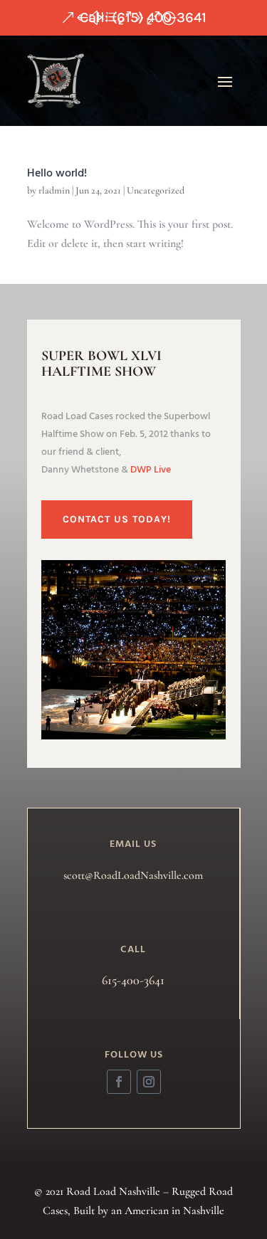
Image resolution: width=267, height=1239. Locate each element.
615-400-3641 (133, 980)
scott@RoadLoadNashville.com (133, 875)
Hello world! (57, 173)
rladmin (54, 190)
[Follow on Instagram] (149, 1082)
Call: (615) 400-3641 (143, 17)
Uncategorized (155, 190)
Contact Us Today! (117, 519)
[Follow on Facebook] (119, 1082)
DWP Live (150, 470)
